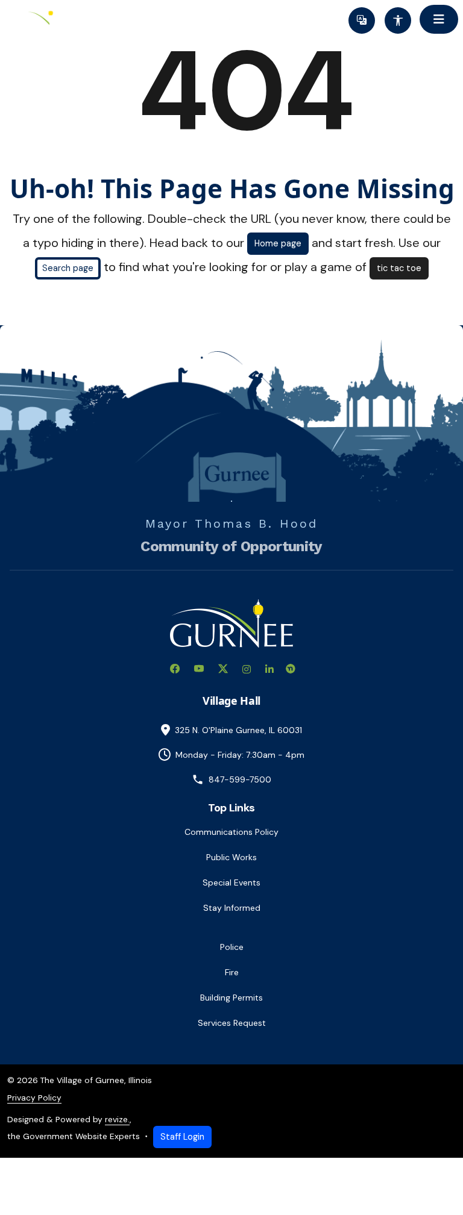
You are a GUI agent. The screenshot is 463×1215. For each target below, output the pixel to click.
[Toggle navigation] (439, 19)
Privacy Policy (34, 1097)
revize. (117, 1119)
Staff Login (182, 1136)
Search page (67, 268)
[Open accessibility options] (398, 20)
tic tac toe (399, 268)
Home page (277, 243)
